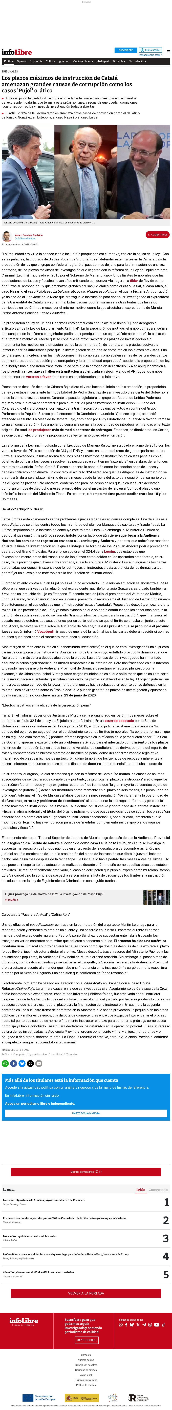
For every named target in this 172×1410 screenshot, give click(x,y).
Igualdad (63, 61)
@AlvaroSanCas (26, 238)
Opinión (22, 61)
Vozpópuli (45, 632)
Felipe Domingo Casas (14, 1204)
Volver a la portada (86, 1293)
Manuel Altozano (12, 1222)
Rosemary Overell (12, 1276)
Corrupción (19, 1054)
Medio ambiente (83, 61)
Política (9, 61)
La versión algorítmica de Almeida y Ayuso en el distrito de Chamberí (44, 1200)
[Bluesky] (132, 1325)
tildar (134, 281)
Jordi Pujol (56, 1054)
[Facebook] (126, 1325)
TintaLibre (119, 61)
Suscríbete (126, 50)
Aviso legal (86, 1375)
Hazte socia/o (87, 1340)
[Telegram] (144, 1325)
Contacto (86, 1355)
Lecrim (109, 552)
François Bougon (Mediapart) (18, 1258)
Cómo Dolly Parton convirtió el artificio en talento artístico (38, 1272)
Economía (36, 61)
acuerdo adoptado (119, 721)
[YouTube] (156, 1325)
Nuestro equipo (86, 1360)
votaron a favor (38, 377)
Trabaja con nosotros (86, 1365)
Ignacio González (38, 1054)
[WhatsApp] (121, 1325)
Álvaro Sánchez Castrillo (29, 235)
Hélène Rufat (10, 1240)
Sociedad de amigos (86, 1370)
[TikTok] (163, 1325)
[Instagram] (150, 1325)
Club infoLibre (137, 61)
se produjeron (40, 430)
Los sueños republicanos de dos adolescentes (29, 1236)
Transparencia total (150, 55)
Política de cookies (86, 1385)
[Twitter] (138, 1325)
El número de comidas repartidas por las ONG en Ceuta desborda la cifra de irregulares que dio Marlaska (64, 1218)
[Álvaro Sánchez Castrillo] (7, 236)
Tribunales (71, 1054)
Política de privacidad (86, 1380)
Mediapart (102, 61)
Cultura (50, 61)
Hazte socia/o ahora (86, 1113)
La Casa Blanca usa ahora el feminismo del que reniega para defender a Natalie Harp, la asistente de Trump (66, 1254)
